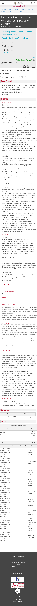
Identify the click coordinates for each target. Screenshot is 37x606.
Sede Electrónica (18, 556)
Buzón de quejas (17, 573)
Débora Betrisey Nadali (20, 38)
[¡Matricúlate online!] (33, 67)
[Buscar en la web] (35, 3)
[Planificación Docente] (24, 67)
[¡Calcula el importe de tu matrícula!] (28, 67)
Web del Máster (7, 50)
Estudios (10, 9)
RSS (18, 603)
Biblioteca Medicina (18, 567)
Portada (3, 9)
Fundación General (18, 562)
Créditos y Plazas (8, 46)
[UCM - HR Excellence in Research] (17, 579)
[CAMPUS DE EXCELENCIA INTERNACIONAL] (17, 585)
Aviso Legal (19, 599)
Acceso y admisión (8, 42)
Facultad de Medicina (19, 6)
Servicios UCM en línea (18, 565)
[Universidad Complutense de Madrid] (18, 3)
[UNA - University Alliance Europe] (17, 591)
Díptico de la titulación (11, 63)
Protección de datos (18, 601)
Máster (17, 9)
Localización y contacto (18, 597)
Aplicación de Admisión (24, 60)
